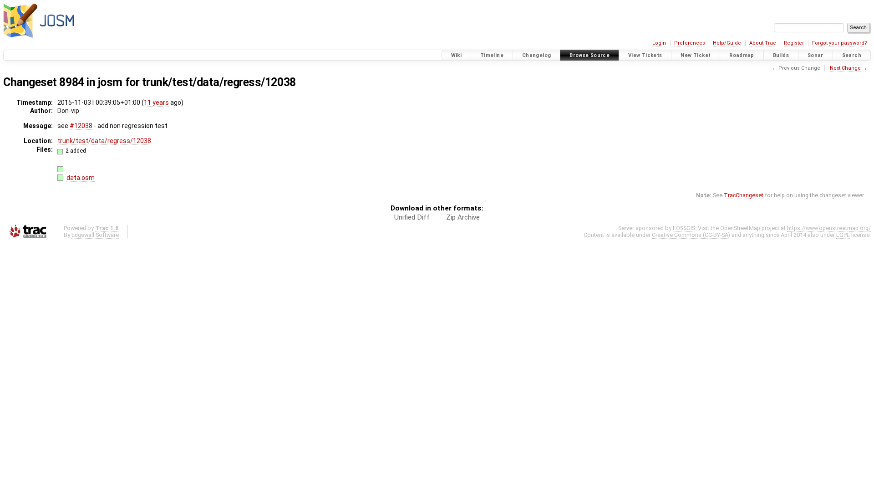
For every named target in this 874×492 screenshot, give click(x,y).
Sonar (815, 55)
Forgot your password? (839, 43)
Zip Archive (463, 217)
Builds (781, 55)
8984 (71, 82)
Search (851, 55)
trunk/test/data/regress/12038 (219, 82)
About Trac (762, 43)
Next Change (845, 68)
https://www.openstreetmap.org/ (829, 228)
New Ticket (696, 55)
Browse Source (589, 55)
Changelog (536, 55)
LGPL (843, 234)
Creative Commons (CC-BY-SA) (691, 234)
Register (794, 43)
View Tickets (645, 55)
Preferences (689, 43)
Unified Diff (412, 217)
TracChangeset (743, 195)
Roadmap (741, 55)
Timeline (491, 55)
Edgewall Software (95, 234)
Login (659, 43)
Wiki (456, 55)
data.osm (80, 177)
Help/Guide (727, 43)
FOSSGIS (684, 228)
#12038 (81, 125)
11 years (156, 102)
